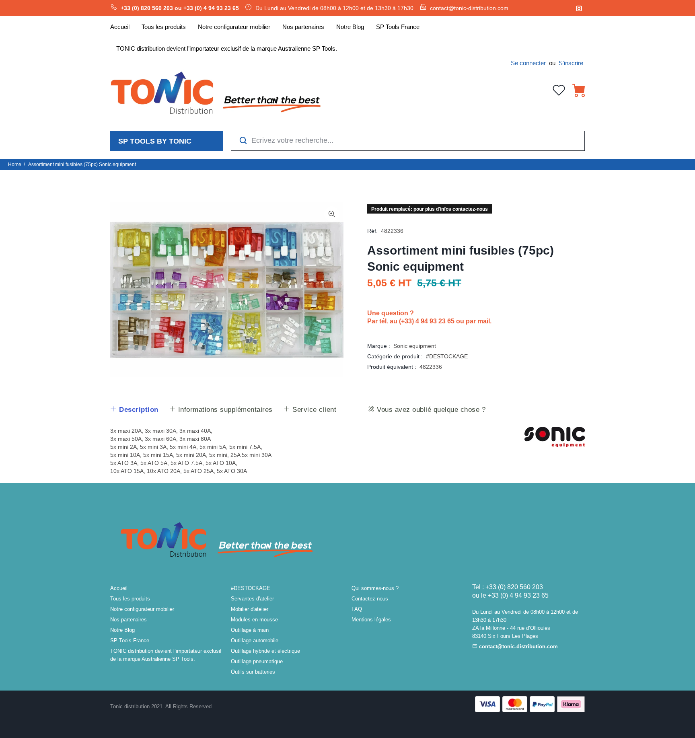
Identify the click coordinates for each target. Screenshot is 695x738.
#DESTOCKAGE (447, 356)
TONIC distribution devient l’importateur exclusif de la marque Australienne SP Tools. (166, 655)
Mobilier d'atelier (249, 609)
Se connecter (528, 63)
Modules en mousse (254, 620)
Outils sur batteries (253, 672)
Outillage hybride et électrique (265, 651)
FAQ (357, 609)
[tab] (134, 410)
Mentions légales (371, 620)
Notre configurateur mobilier (142, 609)
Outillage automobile (254, 640)
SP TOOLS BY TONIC (154, 141)
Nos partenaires (128, 620)
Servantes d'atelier (252, 599)
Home (14, 164)
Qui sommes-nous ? (375, 588)
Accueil (118, 588)
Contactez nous (370, 599)
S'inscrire (571, 63)
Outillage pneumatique (257, 661)
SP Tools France (129, 640)
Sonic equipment (414, 346)
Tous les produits (130, 599)
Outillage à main (250, 630)
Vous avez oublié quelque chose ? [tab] (430, 409)
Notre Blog (122, 630)
